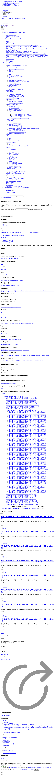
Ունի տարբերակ (13, 154)
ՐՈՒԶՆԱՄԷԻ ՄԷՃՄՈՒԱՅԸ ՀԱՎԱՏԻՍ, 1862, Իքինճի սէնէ (21, 400)
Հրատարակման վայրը (12, 98)
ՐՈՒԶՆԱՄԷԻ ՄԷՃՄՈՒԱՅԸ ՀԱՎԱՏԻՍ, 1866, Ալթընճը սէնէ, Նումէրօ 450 (27, 457)
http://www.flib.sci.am (5, 659)
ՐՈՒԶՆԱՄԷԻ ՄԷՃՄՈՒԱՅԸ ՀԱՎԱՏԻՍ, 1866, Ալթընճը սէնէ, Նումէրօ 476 (27, 488)
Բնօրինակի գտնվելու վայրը (16, 178)
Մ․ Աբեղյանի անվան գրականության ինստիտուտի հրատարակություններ (27, 55)
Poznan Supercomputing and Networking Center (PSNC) (39, 767)
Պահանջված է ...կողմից (15, 166)
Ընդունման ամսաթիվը (15, 125)
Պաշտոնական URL (14, 75)
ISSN (10, 72)
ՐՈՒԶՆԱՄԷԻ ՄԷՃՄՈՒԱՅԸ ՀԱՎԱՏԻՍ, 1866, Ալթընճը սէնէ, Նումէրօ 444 (27, 449)
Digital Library (6, 360)
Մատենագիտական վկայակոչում (18, 145)
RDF (2, 388)
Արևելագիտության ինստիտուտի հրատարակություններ (22, 52)
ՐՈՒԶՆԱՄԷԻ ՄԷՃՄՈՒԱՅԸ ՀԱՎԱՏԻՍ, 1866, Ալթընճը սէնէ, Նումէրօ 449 (27, 455)
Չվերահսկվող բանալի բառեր (17, 96)
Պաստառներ (9, 61)
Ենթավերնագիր (13, 85)
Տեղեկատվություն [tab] (8, 241)
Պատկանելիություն (13, 149)
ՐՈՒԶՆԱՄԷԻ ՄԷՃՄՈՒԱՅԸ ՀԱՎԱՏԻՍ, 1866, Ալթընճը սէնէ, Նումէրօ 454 (27, 462)
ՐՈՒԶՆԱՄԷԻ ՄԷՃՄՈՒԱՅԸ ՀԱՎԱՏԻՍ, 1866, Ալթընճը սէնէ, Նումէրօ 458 (27, 467)
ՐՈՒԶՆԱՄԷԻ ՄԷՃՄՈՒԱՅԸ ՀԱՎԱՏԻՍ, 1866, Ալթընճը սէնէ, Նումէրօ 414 (27, 411)
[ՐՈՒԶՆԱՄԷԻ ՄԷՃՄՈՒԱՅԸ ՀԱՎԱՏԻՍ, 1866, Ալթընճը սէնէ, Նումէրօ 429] (20, 232)
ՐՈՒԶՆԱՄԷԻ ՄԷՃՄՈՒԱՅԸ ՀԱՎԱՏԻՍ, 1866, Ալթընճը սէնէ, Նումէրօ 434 (27, 436)
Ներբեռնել (3, 237)
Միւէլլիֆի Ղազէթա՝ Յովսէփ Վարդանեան (12, 291)
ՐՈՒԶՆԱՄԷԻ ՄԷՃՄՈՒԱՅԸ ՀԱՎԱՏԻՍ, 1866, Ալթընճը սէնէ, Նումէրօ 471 (27, 482)
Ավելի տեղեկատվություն (27, 769)
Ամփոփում (12, 106)
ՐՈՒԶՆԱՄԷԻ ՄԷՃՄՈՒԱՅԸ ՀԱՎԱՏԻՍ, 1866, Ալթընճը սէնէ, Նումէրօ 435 (27, 438)
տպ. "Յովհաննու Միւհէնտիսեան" (10, 355)
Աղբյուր (8, 147)
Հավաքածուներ (8, 38)
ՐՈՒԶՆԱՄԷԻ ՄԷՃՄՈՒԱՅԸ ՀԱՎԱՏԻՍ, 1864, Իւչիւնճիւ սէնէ (21, 403)
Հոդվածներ (9, 42)
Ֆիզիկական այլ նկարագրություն (18, 140)
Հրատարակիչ (10, 119)
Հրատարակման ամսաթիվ (16, 133)
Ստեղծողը (10, 86)
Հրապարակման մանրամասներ (16, 65)
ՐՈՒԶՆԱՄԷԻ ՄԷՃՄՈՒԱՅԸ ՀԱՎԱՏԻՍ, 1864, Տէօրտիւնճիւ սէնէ (22, 405)
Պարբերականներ (11, 43)
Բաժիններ (9, 183)
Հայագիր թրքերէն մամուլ (27, 355)
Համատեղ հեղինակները (16, 89)
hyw (6, 10)
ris (3, 224)
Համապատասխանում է (16, 167)
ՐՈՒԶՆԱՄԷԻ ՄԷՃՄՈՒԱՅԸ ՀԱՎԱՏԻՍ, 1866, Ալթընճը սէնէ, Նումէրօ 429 (27, 430)
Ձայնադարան (10, 59)
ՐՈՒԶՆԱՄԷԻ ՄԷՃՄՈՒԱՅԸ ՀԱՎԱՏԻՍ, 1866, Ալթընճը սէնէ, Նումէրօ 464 (27, 473)
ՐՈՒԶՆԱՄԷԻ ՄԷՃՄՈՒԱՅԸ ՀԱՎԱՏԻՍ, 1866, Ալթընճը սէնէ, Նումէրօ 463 (27, 472)
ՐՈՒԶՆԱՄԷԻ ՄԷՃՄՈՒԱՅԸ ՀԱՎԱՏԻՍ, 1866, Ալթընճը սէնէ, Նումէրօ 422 (27, 421)
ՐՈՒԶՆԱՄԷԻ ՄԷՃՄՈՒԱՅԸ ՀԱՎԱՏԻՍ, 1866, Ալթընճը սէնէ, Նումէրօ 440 (27, 444)
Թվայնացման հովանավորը (16, 110)
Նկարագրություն (11, 35)
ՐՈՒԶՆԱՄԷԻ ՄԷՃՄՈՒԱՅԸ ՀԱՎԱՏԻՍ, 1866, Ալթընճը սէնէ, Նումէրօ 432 (27, 434)
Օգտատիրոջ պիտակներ (16, 94)
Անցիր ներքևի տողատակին (11, 5)
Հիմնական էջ (5, 715)
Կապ (7, 37)
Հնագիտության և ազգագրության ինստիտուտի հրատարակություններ (26, 56)
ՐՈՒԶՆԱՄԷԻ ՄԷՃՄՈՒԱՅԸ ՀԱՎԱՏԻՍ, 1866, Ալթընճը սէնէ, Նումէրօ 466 (27, 476)
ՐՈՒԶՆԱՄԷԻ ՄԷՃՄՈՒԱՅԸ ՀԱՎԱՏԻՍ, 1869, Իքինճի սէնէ (21, 499)
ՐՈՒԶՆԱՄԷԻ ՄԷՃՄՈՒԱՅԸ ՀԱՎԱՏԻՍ (10, 258)
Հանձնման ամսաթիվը (15, 124)
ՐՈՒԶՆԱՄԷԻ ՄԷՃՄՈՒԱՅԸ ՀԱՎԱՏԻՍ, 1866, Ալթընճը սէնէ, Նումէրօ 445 (27, 450)
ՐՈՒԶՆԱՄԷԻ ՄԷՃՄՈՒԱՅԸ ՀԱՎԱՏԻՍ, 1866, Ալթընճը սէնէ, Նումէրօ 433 (27, 435)
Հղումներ (11, 159)
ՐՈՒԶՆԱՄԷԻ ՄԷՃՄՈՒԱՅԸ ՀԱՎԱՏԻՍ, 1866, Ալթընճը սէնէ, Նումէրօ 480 (27, 492)
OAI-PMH (3, 393)
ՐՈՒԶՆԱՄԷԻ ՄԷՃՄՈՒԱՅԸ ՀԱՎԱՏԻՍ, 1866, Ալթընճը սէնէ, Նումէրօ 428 (27, 429)
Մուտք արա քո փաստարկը (36, 209)
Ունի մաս (11, 152)
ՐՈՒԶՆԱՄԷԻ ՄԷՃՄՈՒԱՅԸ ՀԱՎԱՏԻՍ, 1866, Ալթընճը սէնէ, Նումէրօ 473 (27, 485)
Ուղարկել (10, 216)
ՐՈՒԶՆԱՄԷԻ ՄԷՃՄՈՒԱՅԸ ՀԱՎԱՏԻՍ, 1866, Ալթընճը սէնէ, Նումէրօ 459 (27, 468)
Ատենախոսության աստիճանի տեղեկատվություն (24, 111)
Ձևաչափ (10, 135)
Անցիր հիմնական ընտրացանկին (12, 1)
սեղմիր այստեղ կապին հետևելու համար (12, 280)
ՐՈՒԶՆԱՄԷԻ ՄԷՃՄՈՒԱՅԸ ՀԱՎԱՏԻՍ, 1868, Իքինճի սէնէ (21, 497)
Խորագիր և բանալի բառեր (16, 95)
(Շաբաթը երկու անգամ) (7, 323)
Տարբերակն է (12, 155)
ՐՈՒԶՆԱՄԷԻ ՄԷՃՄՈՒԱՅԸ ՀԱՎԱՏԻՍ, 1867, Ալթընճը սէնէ (21, 494)
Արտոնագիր (12, 172)
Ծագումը (10, 174)
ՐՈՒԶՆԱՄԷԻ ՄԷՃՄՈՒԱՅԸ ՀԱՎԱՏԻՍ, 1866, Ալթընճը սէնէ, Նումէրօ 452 (27, 459)
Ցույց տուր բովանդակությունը (13, 235)
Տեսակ (8, 134)
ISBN (10, 74)
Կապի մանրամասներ (9, 753)
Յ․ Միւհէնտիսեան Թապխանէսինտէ (11, 307)
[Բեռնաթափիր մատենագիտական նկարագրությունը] (2, 525)
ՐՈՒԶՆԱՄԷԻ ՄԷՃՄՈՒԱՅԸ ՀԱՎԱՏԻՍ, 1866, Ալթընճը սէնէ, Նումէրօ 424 (27, 424)
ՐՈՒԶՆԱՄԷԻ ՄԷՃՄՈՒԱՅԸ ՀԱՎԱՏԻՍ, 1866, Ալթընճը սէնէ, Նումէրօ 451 (27, 458)
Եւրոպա (43, 355)
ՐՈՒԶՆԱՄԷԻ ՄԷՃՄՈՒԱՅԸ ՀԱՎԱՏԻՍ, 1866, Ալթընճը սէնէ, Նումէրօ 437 (27, 440)
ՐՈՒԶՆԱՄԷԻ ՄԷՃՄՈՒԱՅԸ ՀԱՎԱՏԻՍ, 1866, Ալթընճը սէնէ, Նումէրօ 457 (27, 466)
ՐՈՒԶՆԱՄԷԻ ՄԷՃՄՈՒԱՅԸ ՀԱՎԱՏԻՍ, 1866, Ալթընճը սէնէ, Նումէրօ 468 (27, 478)
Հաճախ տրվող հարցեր (12, 36)
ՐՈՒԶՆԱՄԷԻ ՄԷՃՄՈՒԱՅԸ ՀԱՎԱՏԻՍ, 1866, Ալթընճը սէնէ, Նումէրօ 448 (27, 454)
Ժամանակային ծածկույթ (16, 103)
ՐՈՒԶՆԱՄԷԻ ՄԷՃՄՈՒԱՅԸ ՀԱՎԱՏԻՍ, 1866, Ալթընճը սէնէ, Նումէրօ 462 (27, 471)
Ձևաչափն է (12, 158)
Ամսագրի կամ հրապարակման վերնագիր (20, 67)
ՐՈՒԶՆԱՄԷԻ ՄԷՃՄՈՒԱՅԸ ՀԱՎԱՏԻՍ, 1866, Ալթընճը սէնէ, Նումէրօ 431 (27, 433)
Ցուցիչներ (6, 62)
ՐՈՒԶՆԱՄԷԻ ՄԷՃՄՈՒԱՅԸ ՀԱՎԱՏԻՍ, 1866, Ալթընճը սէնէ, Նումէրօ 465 (27, 475)
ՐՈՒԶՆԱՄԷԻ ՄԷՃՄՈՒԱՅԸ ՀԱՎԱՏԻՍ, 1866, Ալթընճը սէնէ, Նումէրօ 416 (27, 414)
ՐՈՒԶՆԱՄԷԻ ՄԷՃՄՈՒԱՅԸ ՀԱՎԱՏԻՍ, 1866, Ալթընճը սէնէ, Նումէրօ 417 (27, 415)
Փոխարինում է (13, 162)
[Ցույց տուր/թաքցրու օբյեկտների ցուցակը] (12, 190)
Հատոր (11, 70)
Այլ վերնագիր (12, 82)
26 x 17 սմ (17, 323)
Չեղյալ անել (4, 216)
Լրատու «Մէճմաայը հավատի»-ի (10, 285)
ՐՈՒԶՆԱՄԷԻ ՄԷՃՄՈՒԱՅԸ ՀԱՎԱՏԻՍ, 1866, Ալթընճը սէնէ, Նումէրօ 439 (27, 443)
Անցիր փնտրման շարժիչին (11, 3)
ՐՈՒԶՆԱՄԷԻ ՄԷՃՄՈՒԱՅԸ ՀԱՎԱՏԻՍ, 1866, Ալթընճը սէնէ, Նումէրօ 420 (27, 419)
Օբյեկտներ (9, 190)
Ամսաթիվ (10, 120)
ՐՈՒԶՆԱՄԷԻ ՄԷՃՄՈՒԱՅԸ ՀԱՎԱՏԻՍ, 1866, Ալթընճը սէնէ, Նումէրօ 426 (27, 426)
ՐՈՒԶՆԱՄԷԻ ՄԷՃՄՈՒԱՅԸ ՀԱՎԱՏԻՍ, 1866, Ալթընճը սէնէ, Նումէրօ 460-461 (28, 469)
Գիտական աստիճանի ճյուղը (19, 116)
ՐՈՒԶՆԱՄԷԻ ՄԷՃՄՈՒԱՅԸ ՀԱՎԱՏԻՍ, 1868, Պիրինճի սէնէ (21, 496)
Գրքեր (7, 41)
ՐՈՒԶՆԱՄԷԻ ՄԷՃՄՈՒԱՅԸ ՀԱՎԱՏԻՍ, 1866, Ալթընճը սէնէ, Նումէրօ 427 (27, 428)
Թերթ (2, 250)
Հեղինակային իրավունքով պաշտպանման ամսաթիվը (24, 128)
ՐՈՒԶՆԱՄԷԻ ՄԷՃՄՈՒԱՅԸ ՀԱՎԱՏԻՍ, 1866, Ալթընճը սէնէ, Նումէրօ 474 (27, 486)
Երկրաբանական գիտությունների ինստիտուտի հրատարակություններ (26, 54)
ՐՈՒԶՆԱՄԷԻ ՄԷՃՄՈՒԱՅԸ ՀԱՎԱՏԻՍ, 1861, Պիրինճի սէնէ (21, 397)
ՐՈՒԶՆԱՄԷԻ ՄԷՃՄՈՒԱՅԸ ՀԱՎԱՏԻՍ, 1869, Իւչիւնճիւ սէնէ (21, 500)
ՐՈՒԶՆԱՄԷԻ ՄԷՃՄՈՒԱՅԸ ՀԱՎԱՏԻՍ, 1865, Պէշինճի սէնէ (21, 407)
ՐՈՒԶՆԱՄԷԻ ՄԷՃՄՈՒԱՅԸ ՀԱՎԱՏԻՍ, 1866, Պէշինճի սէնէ (21, 408)
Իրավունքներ (11, 168)
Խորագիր (10, 91)
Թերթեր (48, 355)
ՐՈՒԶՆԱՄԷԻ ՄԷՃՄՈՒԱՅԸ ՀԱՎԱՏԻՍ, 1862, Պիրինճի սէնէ (21, 398)
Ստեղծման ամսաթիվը (15, 123)
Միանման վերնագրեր (15, 84)
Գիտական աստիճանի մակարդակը (21, 115)
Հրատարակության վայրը (16, 109)
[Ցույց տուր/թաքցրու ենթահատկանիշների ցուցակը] (6, 99)
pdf (1, 312)
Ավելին (2, 633)
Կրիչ (10, 139)
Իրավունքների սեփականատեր (15, 173)
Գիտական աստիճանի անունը (20, 114)
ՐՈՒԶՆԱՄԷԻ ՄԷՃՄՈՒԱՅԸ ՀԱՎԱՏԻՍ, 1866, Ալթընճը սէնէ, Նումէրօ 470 (27, 481)
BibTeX (5, 225)
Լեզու (7, 148)
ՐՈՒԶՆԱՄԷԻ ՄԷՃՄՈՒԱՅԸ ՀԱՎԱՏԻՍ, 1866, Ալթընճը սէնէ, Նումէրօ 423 (27, 422)
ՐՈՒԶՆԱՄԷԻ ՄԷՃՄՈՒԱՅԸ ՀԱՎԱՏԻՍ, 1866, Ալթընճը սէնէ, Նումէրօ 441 (27, 445)
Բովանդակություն (14, 108)
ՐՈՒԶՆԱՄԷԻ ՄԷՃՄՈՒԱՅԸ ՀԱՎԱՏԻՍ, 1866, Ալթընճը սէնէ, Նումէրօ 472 (27, 483)
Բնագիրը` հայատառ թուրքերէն (9, 333)
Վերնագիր (10, 77)
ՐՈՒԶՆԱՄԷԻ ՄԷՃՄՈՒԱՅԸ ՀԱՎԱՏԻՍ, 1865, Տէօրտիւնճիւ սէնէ (22, 406)
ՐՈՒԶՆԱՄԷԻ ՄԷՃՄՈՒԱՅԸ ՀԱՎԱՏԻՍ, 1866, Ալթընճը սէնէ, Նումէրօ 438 (27, 441)
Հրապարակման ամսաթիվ (16, 69)
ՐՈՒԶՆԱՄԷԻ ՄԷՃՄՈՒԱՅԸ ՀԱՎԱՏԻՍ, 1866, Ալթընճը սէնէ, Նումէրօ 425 (27, 425)
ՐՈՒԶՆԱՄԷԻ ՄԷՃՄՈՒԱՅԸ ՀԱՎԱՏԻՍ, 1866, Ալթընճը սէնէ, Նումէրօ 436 (27, 439)
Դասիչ (10, 144)
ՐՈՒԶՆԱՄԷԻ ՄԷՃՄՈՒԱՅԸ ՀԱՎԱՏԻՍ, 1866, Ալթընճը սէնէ (21, 410)
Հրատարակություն (11, 179)
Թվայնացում (12, 177)
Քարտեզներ (9, 60)
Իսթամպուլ (37, 355)
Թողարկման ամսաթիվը (15, 126)
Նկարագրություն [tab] (8, 240)
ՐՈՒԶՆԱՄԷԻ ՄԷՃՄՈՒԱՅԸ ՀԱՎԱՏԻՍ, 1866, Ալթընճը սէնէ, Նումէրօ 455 (27, 463)
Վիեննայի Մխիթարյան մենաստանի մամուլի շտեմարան (22, 45)
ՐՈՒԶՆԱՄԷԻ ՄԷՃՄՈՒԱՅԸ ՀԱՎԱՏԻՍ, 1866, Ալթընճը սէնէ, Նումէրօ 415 (27, 412)
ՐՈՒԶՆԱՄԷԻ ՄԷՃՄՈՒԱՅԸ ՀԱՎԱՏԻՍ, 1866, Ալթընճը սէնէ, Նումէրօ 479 (27, 491)
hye (4, 10)
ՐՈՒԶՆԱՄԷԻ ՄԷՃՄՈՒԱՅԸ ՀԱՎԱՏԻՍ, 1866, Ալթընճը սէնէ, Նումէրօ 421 (27, 420)
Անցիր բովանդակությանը (10, 4)
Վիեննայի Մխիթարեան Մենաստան (11, 339)
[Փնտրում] (23, 196)
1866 (2, 264)
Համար (11, 71)
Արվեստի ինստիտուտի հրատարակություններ (19, 51)
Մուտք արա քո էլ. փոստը (8, 209)
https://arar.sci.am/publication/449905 (8, 383)
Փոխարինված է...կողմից (15, 163)
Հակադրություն (7, 12)
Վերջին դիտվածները (11, 187)
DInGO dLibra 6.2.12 (14, 767)
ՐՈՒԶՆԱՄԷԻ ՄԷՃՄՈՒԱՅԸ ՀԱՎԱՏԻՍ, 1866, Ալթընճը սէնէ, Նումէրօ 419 (27, 417)
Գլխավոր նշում (10, 182)
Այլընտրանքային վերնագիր (16, 80)
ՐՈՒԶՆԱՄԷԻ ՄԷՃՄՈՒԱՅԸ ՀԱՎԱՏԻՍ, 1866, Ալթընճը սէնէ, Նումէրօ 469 (27, 480)
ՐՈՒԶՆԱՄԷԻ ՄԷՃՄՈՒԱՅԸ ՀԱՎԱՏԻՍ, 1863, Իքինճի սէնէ (21, 401)
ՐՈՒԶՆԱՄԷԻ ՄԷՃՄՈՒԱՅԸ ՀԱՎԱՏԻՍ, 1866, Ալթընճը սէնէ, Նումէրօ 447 (27, 453)
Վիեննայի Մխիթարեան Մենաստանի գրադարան (15, 350)
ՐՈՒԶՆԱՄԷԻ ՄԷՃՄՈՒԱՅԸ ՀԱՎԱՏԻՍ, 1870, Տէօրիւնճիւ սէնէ (22, 502)
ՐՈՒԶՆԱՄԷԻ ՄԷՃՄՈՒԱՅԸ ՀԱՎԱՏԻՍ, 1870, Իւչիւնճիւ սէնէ (21, 501)
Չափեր (11, 138)
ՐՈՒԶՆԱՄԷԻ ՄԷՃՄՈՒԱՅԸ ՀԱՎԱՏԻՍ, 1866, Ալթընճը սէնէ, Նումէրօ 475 (27, 487)
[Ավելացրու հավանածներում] (1, 228)
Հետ (2, 28)
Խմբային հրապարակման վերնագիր (19, 81)
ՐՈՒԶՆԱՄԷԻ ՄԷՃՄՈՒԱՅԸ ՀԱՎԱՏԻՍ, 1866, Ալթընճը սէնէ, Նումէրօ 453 (27, 461)
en (7, 10)
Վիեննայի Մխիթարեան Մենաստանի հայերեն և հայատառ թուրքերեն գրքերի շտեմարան (28, 726)
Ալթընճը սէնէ (4, 269)
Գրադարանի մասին (9, 32)
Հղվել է (10, 161)
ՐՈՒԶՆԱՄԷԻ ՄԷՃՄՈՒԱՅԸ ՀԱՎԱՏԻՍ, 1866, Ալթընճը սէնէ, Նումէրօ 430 (27, 431)
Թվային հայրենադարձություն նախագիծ (17, 57)
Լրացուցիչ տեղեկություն (16, 76)
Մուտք (5, 16)
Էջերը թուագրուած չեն (27, 323)
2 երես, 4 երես (4, 317)
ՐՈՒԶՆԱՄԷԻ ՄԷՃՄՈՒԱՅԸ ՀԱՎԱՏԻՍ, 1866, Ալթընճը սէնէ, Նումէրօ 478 (27, 490)
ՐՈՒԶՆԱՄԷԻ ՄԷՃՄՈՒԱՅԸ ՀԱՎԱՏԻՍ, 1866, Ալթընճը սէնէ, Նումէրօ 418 (27, 416)
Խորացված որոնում (6, 197)
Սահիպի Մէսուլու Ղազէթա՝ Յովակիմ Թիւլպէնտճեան (39, 291)
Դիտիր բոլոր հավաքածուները (11, 732)
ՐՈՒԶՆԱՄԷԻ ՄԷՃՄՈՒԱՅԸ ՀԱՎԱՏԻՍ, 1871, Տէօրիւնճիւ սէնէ (22, 504)
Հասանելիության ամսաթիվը (17, 130)
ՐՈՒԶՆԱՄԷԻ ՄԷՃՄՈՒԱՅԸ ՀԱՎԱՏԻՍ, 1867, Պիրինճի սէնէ (21, 495)
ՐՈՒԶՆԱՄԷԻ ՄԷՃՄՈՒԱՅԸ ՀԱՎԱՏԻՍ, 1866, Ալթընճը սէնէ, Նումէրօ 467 (27, 477)
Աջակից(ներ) (9, 90)
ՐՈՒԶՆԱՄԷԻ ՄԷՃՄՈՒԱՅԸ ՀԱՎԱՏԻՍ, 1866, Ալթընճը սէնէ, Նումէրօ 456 (27, 464)
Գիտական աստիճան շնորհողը (20, 118)
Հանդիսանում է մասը (15, 153)
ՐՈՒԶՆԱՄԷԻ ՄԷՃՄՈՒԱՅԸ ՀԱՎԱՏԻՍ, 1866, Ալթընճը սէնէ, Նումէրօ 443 (27, 448)
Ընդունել (37, 769)
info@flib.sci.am (4, 654)
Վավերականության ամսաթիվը (17, 132)
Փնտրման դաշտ (5, 196)
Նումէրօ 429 (4, 274)
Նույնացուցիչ (11, 142)
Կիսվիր (8, 13)
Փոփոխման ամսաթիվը (15, 129)
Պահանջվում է (13, 164)
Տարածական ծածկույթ (15, 101)
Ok (1, 772)
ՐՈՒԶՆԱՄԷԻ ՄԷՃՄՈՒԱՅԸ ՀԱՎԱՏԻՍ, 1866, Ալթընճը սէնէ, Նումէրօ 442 (27, 447)
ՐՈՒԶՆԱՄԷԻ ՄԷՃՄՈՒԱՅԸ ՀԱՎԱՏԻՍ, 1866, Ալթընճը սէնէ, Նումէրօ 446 (27, 452)
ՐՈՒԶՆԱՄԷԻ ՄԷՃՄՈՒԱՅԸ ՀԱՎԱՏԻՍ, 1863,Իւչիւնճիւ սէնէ (21, 402)
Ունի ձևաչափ (13, 157)
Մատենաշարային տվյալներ (14, 181)
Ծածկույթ (10, 99)
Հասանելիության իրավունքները (18, 171)
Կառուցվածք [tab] (7, 242)
